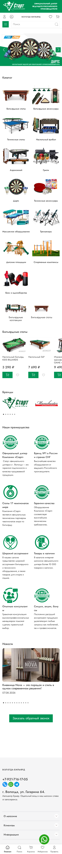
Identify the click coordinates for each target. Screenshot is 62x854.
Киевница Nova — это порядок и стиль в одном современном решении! (28, 686)
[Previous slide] (3, 49)
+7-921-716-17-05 (15, 779)
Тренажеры (46, 231)
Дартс (16, 200)
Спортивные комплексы (46, 262)
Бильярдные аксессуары (46, 108)
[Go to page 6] (14, 414)
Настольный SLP (36, 356)
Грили (46, 170)
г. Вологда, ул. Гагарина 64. (23, 791)
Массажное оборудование (16, 231)
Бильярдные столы (16, 108)
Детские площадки (16, 262)
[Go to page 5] (12, 414)
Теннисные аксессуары (46, 200)
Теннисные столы (16, 139)
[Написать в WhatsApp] (44, 839)
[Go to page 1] (3, 414)
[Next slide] (58, 49)
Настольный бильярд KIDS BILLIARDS (13, 358)
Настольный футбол (46, 139)
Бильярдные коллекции (16, 318)
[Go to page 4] (10, 414)
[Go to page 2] (5, 414)
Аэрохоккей (16, 170)
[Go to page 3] (7, 414)
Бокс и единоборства (16, 292)
